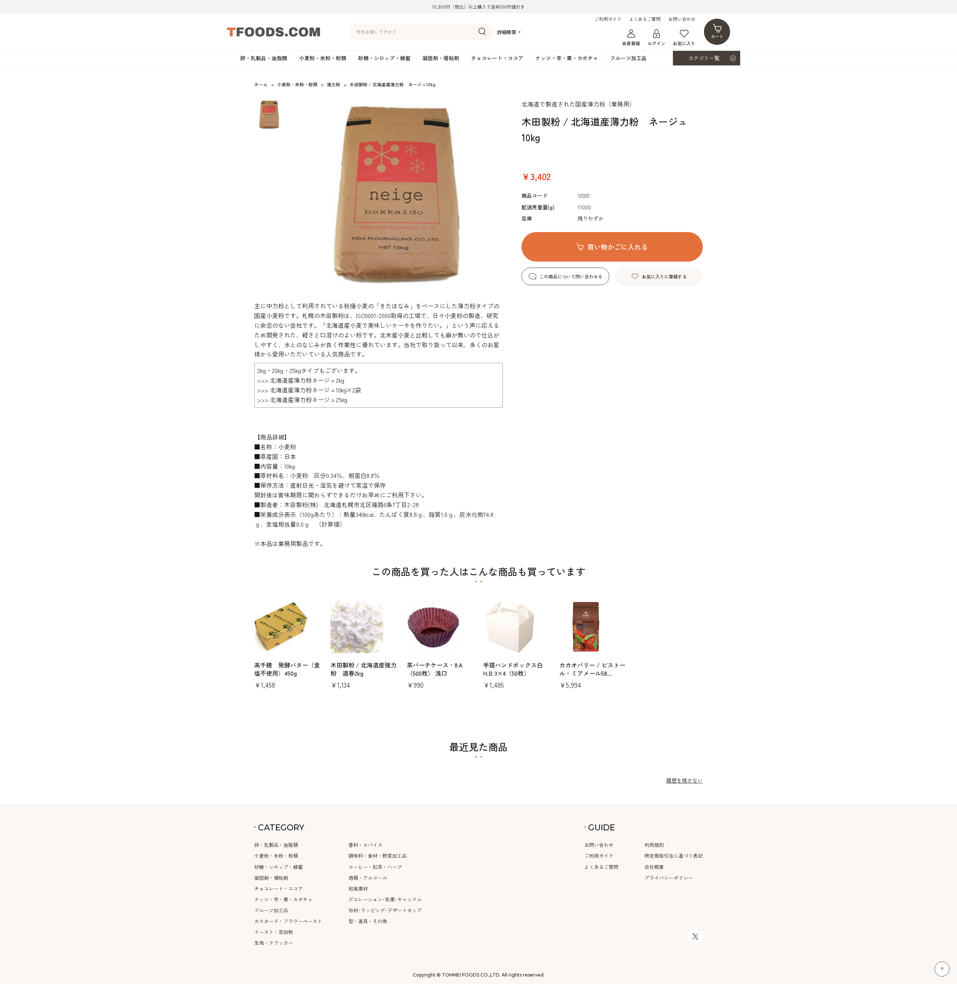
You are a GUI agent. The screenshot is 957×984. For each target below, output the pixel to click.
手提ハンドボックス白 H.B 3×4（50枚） (516, 669)
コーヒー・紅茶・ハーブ (375, 866)
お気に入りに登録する (664, 276)
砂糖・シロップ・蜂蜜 (384, 58)
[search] (482, 32)
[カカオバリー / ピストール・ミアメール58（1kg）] (593, 626)
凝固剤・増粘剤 (440, 58)
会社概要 (654, 866)
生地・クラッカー (273, 942)
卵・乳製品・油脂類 (263, 58)
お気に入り (684, 43)
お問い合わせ (681, 19)
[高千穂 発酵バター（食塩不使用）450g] (287, 626)
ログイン (656, 43)
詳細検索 (506, 32)
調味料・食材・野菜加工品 (377, 855)
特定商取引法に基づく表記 (673, 855)
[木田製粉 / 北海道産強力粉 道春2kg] (364, 626)
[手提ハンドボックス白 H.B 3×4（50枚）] (516, 626)
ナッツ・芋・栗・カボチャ (566, 58)
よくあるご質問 (645, 19)
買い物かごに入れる (617, 247)
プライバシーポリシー (668, 877)
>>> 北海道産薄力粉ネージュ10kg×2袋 (309, 389)
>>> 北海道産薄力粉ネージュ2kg (300, 380)
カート (717, 36)
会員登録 (631, 43)
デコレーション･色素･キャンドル (385, 899)
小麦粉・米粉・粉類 (322, 58)
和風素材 (358, 888)
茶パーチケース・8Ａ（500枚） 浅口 (435, 669)
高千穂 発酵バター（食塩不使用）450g (287, 669)
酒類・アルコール (367, 877)
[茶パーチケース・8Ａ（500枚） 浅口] (440, 626)
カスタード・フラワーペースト (288, 921)
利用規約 (654, 844)
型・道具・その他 (367, 921)
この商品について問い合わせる (570, 276)
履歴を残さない (684, 780)
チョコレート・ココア (497, 58)
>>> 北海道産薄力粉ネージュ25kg (302, 399)
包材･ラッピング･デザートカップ (385, 910)
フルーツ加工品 (628, 58)
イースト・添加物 (273, 931)
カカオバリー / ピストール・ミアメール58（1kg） (592, 673)
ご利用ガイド (607, 19)
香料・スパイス (365, 844)
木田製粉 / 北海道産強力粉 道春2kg (363, 669)
